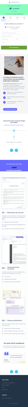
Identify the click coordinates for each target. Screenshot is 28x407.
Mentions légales (6, 385)
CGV (3, 387)
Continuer (15, 47)
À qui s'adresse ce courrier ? (14, 24)
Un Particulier (14, 28)
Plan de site (4, 389)
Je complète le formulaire (10, 109)
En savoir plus (14, 11)
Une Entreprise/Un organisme (13, 27)
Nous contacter (7, 398)
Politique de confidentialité (8, 382)
